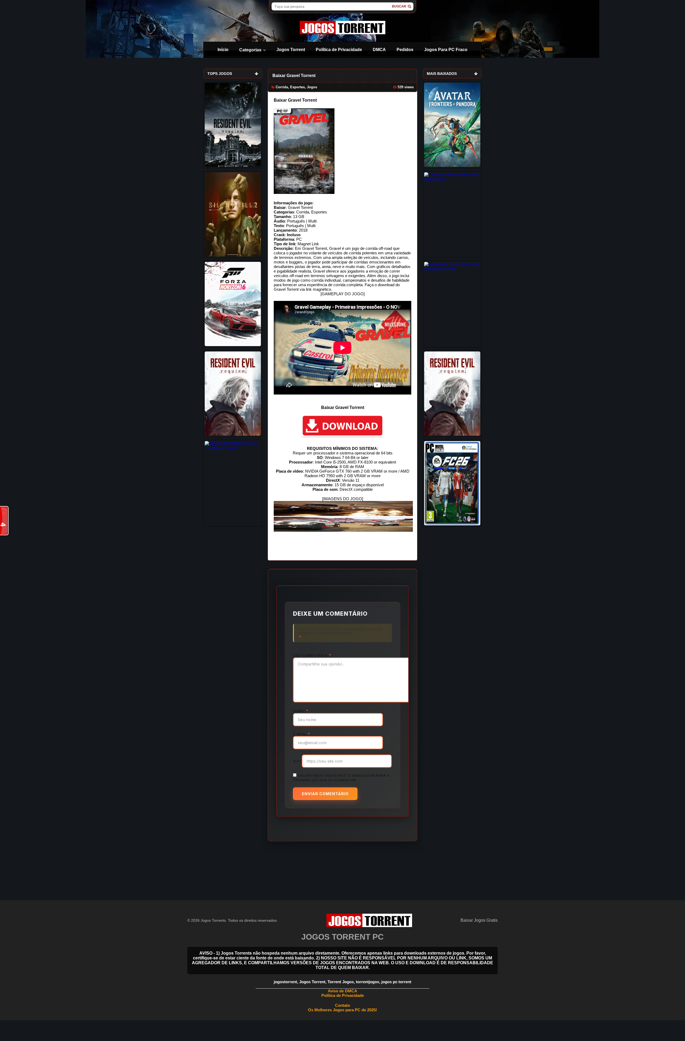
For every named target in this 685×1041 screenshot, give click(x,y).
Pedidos (405, 49)
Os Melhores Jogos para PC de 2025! (342, 1010)
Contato (342, 1005)
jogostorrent (285, 981)
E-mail (301, 734)
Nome (300, 711)
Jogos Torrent (290, 49)
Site (297, 761)
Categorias (250, 50)
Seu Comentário (312, 655)
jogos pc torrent (396, 981)
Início (223, 49)
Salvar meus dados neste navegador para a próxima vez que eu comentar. (341, 777)
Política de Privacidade (339, 49)
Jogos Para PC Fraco (445, 49)
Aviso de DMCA (342, 991)
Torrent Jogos (341, 981)
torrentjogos (367, 981)
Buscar (399, 6)
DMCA (379, 49)
